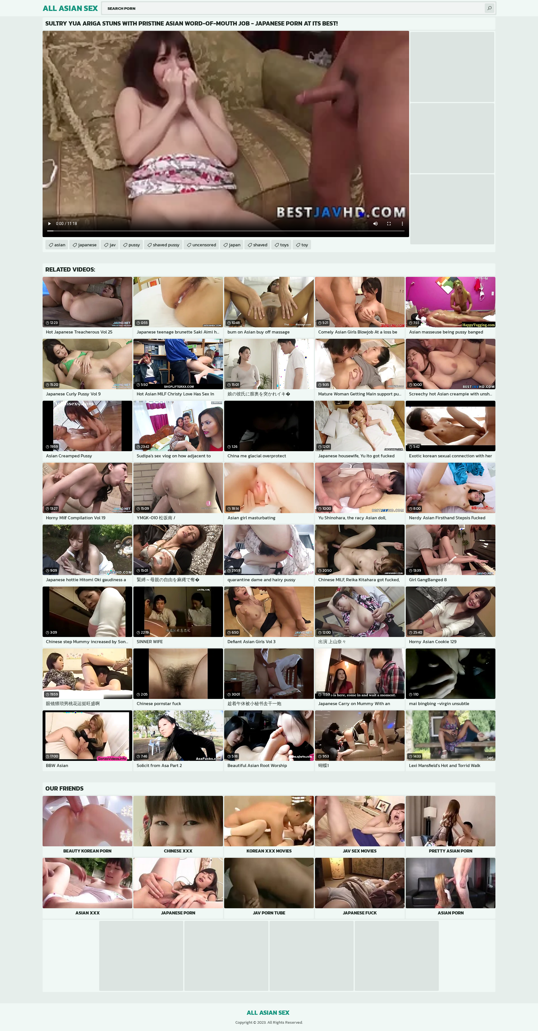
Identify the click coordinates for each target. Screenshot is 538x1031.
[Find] (489, 8)
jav (113, 244)
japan (234, 244)
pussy (134, 244)
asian (59, 244)
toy (305, 244)
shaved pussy (166, 244)
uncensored (204, 244)
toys (284, 244)
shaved (260, 244)
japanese (87, 244)
